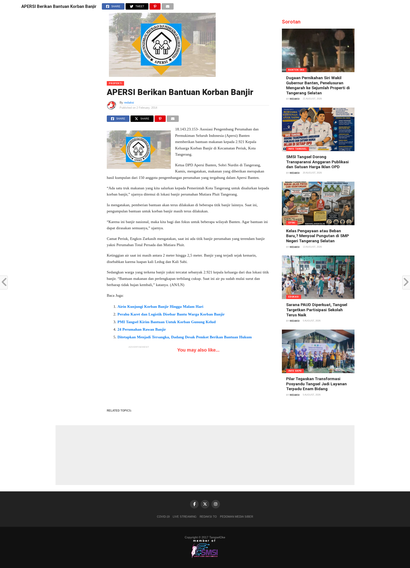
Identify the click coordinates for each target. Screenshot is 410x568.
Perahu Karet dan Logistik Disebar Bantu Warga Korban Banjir (171, 314)
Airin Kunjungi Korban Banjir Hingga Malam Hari (160, 306)
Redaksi (295, 99)
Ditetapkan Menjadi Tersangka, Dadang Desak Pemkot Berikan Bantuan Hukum (184, 337)
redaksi (129, 102)
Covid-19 (163, 516)
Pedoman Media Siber (236, 516)
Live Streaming (184, 516)
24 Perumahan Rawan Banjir (141, 329)
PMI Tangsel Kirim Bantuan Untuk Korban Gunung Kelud (166, 322)
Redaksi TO (208, 516)
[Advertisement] (139, 377)
